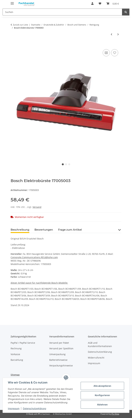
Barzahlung (17, 359)
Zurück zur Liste (20, 24)
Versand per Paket (59, 342)
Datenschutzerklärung (34, 408)
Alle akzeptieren (102, 385)
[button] (92, 3)
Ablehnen (102, 404)
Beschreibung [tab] (20, 229)
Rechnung (16, 348)
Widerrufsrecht (96, 357)
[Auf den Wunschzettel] (114, 52)
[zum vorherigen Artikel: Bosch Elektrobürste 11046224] (111, 34)
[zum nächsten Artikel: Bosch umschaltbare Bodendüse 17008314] (118, 34)
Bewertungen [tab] (43, 229)
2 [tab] (66, 164)
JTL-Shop (115, 414)
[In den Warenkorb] (13, 45)
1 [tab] (63, 164)
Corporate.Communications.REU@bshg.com (34, 257)
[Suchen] (125, 12)
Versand (37, 207)
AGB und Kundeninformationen (100, 344)
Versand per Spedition (61, 348)
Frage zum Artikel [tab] (70, 229)
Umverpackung (57, 354)
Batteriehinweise (58, 359)
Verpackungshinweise (61, 365)
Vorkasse (15, 354)
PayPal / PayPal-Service (23, 342)
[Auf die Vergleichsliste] (106, 52)
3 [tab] (69, 164)
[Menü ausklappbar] (12, 2)
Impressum (13, 408)
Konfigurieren (102, 395)
